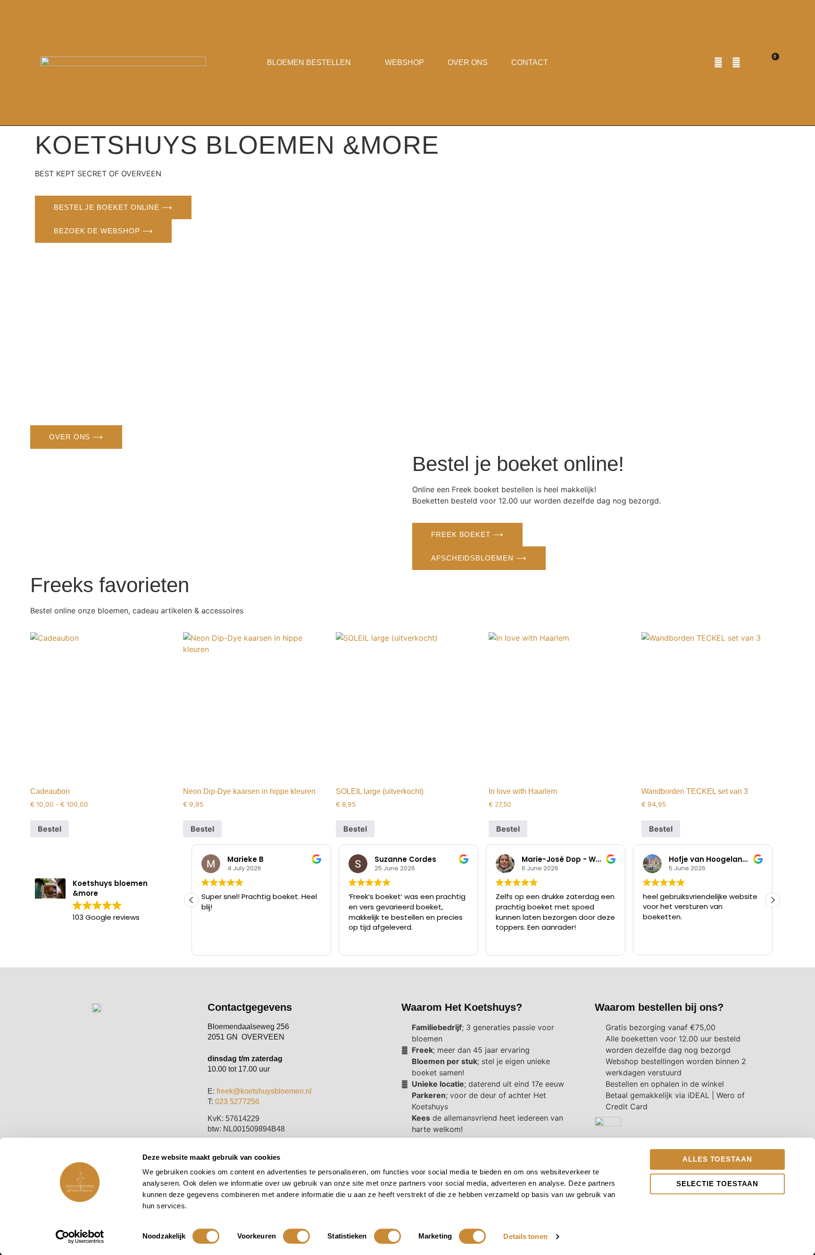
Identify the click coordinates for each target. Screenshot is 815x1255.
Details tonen (525, 1236)
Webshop (404, 62)
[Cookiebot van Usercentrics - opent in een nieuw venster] (80, 1237)
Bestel (49, 829)
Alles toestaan (717, 1159)
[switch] (296, 1236)
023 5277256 (237, 1102)
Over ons (468, 62)
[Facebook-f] (718, 62)
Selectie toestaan (717, 1184)
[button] (754, 63)
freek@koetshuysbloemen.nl (264, 1091)
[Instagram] (736, 62)
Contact (529, 62)
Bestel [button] (508, 829)
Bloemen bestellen (309, 62)
